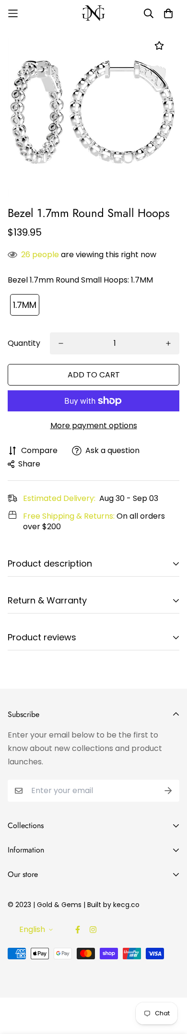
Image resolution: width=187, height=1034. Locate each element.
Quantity (24, 343)
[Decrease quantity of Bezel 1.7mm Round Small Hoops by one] (61, 343)
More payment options (93, 425)
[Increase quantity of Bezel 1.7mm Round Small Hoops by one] (168, 343)
